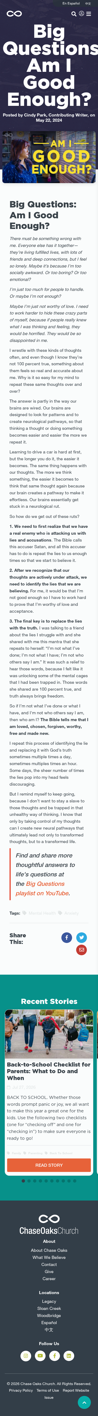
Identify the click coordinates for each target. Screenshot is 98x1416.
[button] (23, 1181)
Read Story (49, 1165)
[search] (74, 14)
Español (49, 1322)
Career (49, 1278)
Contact (49, 1264)
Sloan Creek (49, 1308)
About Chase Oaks (49, 1250)
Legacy (49, 1301)
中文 (49, 1329)
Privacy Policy (21, 1390)
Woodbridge (49, 1315)
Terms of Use (48, 1390)
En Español (71, 3)
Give (49, 1271)
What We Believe (49, 1257)
